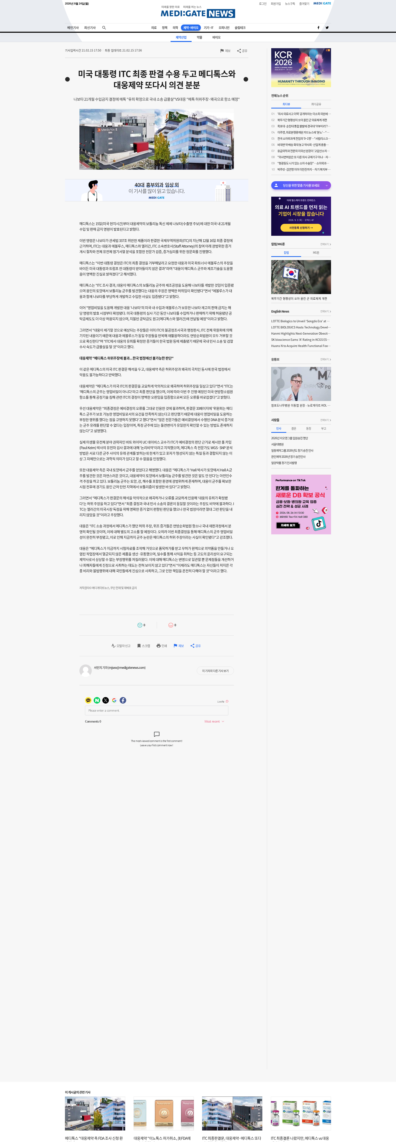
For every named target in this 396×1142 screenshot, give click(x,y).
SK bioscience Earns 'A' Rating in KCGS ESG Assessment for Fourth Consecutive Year (301, 339)
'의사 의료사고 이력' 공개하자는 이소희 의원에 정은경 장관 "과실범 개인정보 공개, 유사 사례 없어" (304, 114)
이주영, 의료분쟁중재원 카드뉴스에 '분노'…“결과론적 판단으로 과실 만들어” (304, 132)
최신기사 (90, 27)
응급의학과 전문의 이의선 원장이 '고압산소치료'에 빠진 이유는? (304, 151)
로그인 (262, 3)
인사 (278, 428)
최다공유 (316, 104)
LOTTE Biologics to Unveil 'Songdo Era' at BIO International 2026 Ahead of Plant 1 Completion (301, 321)
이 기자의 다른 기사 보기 (215, 671)
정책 (164, 27)
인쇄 (164, 645)
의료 (154, 27)
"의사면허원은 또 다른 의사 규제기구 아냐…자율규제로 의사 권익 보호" (304, 157)
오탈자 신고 (123, 645)
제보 (227, 50)
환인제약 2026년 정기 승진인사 (288, 456)
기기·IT (208, 27)
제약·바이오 (190, 27)
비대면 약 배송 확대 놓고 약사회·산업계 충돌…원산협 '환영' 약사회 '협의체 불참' (304, 144)
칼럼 (286, 252)
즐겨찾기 (304, 3)
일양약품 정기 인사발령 (284, 463)
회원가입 (276, 3)
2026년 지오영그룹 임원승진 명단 (289, 438)
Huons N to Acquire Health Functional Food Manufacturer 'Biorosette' (301, 346)
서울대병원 (277, 444)
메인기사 (73, 27)
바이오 (216, 37)
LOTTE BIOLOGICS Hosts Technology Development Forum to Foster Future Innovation (301, 327)
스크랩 (146, 645)
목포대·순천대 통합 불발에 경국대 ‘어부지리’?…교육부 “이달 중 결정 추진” (304, 126)
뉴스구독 (290, 3)
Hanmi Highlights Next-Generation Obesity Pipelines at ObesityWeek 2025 (301, 333)
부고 (323, 428)
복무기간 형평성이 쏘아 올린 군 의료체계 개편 (302, 120)
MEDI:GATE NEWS (198, 11)
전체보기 (324, 244)
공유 (244, 50)
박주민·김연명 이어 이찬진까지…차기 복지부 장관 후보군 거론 (304, 169)
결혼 (293, 428)
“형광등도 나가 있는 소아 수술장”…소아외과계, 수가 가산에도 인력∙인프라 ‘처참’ (304, 163)
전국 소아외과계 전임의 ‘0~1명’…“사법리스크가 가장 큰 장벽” (304, 138)
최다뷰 (286, 104)
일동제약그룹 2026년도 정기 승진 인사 (292, 450)
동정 (308, 428)
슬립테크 (240, 27)
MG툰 (316, 252)
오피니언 (224, 27)
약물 (199, 37)
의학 (175, 27)
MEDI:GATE (322, 3)
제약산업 (181, 37)
